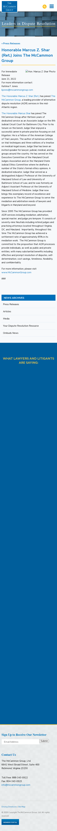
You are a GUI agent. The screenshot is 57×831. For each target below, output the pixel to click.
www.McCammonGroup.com (16, 272)
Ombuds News (10, 333)
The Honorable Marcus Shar (16, 113)
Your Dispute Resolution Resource (21, 325)
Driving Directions (9, 807)
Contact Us (9, 754)
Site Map (21, 807)
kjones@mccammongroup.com (17, 89)
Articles (7, 311)
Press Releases (11, 304)
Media (6, 318)
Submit (44, 741)
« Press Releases (11, 43)
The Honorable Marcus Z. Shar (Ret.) (21, 96)
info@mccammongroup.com (16, 784)
